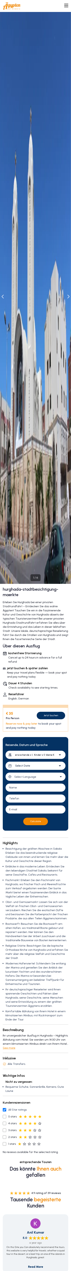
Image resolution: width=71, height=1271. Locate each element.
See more (9, 1047)
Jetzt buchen (51, 715)
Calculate (35, 821)
